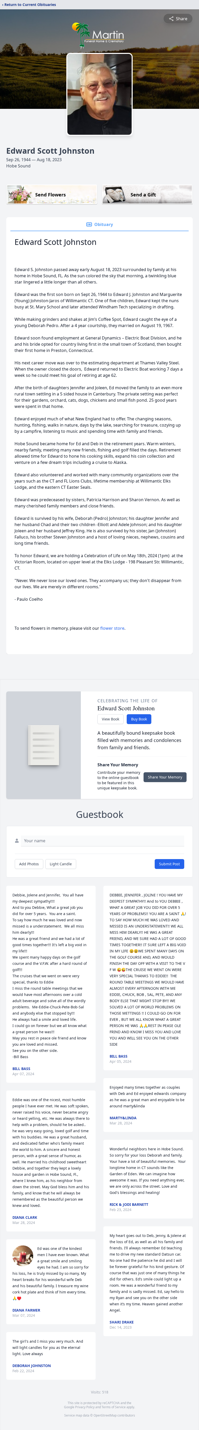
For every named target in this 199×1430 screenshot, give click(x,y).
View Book (110, 719)
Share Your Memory (165, 777)
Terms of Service (114, 1407)
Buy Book (139, 719)
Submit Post (169, 863)
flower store (112, 628)
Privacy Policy (85, 1407)
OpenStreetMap (105, 1415)
